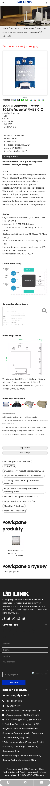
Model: (7, 135)
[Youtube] (19, 619)
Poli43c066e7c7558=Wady (33, 775)
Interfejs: (8, 151)
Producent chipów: (13, 145)
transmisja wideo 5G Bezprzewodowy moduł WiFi (21, 482)
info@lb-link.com (31, 715)
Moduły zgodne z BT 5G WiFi (17, 461)
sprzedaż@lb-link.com (30, 710)
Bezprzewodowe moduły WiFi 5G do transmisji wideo (21, 490)
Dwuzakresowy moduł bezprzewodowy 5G (24, 471)
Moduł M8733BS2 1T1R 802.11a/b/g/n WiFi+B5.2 (16, 550)
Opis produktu (11, 156)
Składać (14, 682)
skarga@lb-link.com (32, 719)
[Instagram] (24, 619)
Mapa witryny (10, 775)
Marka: (7, 138)
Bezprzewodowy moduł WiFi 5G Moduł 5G (23, 475)
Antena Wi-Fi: (10, 148)
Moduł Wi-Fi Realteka (14, 506)
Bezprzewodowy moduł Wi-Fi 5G (19, 501)
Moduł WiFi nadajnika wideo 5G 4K (20, 496)
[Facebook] (4, 619)
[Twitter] (14, 619)
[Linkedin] (9, 619)
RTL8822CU (9, 466)
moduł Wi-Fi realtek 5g (15, 510)
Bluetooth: (9, 141)
